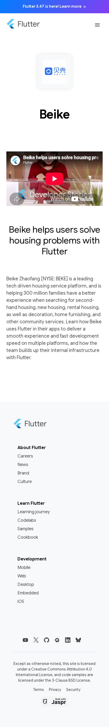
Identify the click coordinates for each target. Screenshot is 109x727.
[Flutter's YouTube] (25, 640)
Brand (23, 473)
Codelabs (26, 520)
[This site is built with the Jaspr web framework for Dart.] (54, 702)
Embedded (28, 593)
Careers (25, 456)
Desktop (25, 584)
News (22, 464)
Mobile (23, 567)
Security (73, 689)
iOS (20, 601)
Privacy (55, 689)
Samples (25, 529)
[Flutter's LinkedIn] (67, 640)
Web (21, 576)
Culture (24, 481)
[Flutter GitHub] (46, 640)
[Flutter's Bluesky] (78, 640)
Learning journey (33, 512)
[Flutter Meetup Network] (57, 640)
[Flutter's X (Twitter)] (36, 640)
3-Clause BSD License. (71, 680)
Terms (38, 689)
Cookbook (27, 537)
